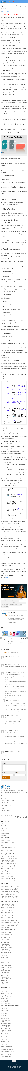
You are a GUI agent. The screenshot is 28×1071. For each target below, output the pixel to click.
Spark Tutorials (5, 972)
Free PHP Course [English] (8, 917)
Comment (4, 763)
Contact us (4, 827)
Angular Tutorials (6, 1026)
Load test (20, 604)
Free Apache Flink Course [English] (10, 891)
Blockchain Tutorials (6, 1041)
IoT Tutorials (5, 954)
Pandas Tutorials (5, 939)
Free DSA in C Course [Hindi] (9, 919)
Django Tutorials (6, 1020)
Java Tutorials (5, 1013)
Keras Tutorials (5, 944)
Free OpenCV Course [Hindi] (8, 870)
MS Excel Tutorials (6, 1056)
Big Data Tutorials (6, 969)
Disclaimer (4, 835)
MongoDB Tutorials (6, 952)
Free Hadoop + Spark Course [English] (10, 893)
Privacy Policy (5, 833)
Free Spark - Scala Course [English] (10, 888)
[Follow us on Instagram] (15, 817)
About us (4, 825)
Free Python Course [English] (8, 857)
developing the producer (15, 600)
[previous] (1, 638)
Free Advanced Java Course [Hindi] (10, 910)
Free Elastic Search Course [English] (10, 880)
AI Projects (4, 995)
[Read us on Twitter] (21, 817)
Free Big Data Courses (7, 844)
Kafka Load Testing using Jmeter (6, 602)
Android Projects (6, 1003)
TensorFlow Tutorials (6, 937)
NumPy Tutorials (6, 941)
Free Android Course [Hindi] (8, 927)
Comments (6, 652)
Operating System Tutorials (8, 1048)
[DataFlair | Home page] (11, 2)
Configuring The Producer (18, 598)
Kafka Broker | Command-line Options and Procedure (12, 640)
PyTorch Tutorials (6, 945)
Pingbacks (15, 652)
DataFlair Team (6, 11)
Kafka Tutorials (5, 977)
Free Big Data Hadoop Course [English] (11, 886)
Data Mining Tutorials (7, 947)
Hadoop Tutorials (6, 970)
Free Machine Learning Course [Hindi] (10, 858)
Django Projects (5, 1000)
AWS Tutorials (5, 982)
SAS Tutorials (5, 957)
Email (16, 772)
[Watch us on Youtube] (23, 817)
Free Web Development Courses (9, 849)
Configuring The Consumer (8, 598)
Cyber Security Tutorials (7, 1046)
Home (3, 823)
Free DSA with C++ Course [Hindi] (10, 920)
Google (6, 577)
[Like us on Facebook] (26, 817)
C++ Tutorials (5, 1010)
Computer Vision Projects (7, 996)
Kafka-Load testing (4, 604)
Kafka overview (16, 602)
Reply (6, 662)
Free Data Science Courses (8, 842)
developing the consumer (5, 600)
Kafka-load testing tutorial (13, 604)
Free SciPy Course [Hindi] (8, 868)
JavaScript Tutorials (6, 1023)
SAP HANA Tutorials (7, 967)
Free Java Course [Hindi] (7, 909)
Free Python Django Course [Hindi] (10, 925)
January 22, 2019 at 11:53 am (13, 656)
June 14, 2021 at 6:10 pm (14, 700)
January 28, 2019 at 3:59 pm (13, 664)
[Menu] (26, 1)
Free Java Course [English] (8, 907)
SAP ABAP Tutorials (6, 1030)
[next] (27, 638)
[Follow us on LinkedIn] (18, 817)
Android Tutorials (6, 1033)
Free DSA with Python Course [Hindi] (10, 922)
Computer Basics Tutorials (8, 1051)
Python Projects (5, 990)
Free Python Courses (6, 840)
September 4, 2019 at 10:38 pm (18, 672)
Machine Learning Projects (8, 991)
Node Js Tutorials (6, 1025)
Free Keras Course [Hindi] (8, 871)
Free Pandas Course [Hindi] (8, 861)
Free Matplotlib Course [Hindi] (9, 863)
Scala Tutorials (5, 1018)
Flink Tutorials (5, 975)
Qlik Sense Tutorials (6, 965)
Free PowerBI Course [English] (9, 878)
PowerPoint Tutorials (6, 1054)
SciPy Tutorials (5, 942)
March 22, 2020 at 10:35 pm (20, 730)
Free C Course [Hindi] (7, 914)
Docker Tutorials (6, 1044)
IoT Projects (5, 998)
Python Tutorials (5, 936)
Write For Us (5, 830)
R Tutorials (4, 955)
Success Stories (5, 828)
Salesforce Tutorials (6, 1043)
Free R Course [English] (7, 873)
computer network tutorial (7, 1049)
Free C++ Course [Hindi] (7, 912)
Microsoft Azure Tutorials (7, 983)
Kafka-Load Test (22, 602)
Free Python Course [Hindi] (8, 860)
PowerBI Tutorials (6, 962)
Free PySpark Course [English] (9, 894)
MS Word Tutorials (6, 1053)
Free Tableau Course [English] (8, 875)
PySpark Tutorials (6, 974)
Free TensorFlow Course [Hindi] (9, 866)
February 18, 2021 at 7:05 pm (15, 751)
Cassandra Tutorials (6, 950)
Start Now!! (22, 14)
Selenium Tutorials (6, 1031)
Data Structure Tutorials (7, 1012)
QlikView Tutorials (6, 964)
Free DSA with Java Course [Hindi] (10, 924)
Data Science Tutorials (7, 932)
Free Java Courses (6, 845)
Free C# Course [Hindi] (7, 915)
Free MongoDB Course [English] (9, 897)
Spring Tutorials (5, 1017)
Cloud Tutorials (5, 980)
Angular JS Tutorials (6, 1028)
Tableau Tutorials (6, 960)
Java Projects (5, 1001)
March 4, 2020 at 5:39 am (17, 715)
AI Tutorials (4, 959)
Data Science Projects (7, 993)
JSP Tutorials (5, 1015)
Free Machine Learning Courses (9, 850)
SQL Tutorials (5, 949)
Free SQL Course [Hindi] (7, 876)
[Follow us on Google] (20, 1067)
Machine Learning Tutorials (8, 934)
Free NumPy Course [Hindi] (8, 865)
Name (4, 772)
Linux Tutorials (5, 1039)
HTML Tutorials (5, 1022)
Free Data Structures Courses (8, 847)
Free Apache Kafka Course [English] (10, 889)
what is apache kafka (4, 606)
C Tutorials (4, 1008)
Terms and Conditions (7, 832)
